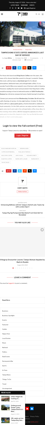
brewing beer (24, 148)
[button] (2, 247)
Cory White (8, 58)
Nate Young (19, 155)
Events (32, 5)
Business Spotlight (8, 315)
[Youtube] (18, 8)
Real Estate (6, 356)
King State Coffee (6, 155)
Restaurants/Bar (7, 361)
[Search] (36, 14)
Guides (4, 329)
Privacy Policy (34, 416)
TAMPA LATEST (34, 422)
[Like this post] (9, 67)
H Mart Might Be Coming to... (16, 398)
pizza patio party (32, 155)
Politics (4, 352)
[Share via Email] (34, 67)
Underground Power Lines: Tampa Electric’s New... (17, 408)
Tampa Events (35, 159)
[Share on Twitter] (19, 67)
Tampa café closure (21, 159)
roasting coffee (6, 159)
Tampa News (6, 375)
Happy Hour (6, 334)
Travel (4, 384)
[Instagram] (15, 8)
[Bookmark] (39, 14)
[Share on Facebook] (14, 67)
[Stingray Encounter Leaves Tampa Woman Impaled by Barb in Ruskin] (22, 242)
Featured (5, 324)
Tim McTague (5, 162)
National (5, 347)
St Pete (4, 370)
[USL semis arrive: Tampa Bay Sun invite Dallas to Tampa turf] (5, 420)
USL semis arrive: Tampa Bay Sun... (17, 419)
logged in (11, 283)
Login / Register (22, 135)
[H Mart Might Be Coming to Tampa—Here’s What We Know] (5, 398)
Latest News (15, 5)
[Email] (21, 8)
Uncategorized (7, 388)
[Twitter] (12, 8)
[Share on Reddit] (24, 67)
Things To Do (6, 379)
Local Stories (6, 338)
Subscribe (24, 5)
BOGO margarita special (8, 148)
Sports (4, 366)
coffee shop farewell (8, 152)
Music (4, 343)
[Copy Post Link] (29, 67)
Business (5, 311)
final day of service (24, 152)
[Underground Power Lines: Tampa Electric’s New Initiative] (5, 407)
